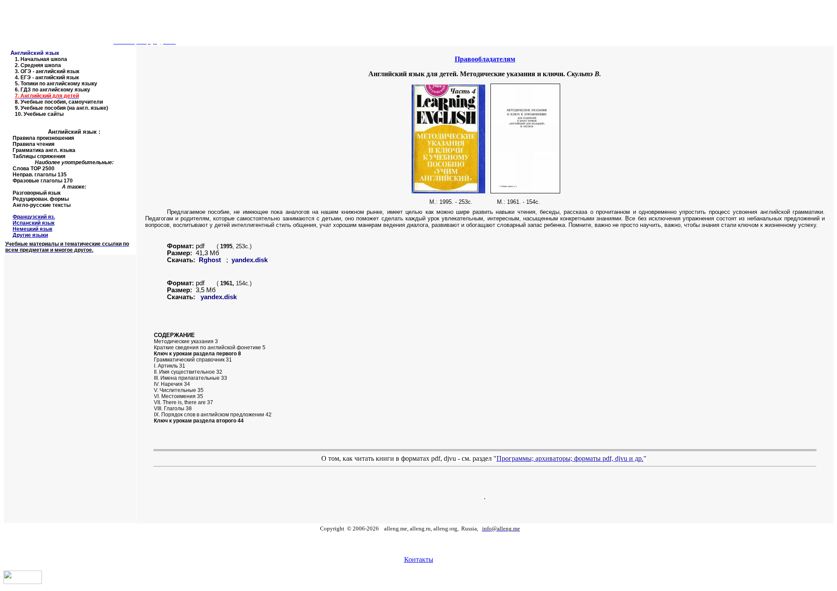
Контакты (418, 559)
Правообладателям (485, 59)
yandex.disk (249, 260)
